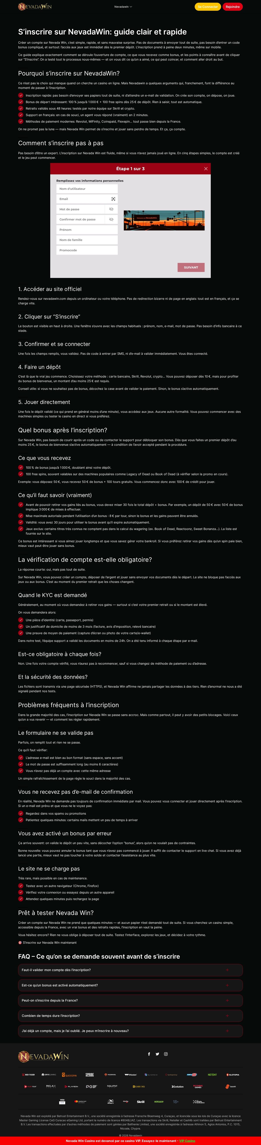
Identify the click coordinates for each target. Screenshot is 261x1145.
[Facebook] (149, 1054)
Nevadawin (121, 6)
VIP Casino (187, 1141)
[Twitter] (157, 1054)
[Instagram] (166, 1054)
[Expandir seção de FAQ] (228, 970)
